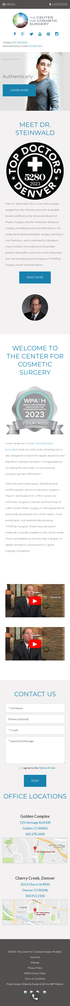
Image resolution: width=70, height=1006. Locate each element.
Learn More (19, 90)
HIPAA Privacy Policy (35, 973)
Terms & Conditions (35, 978)
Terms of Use (47, 767)
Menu (10, 4)
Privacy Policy (35, 967)
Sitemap (35, 962)
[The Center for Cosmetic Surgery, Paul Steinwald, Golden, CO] (35, 20)
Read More (35, 277)
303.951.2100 (35, 46)
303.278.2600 (19, 42)
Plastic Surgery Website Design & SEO (26, 984)
